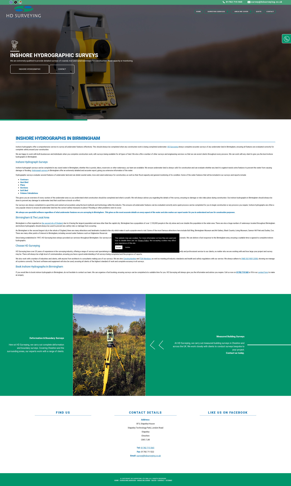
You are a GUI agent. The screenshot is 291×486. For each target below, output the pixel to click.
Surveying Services (216, 12)
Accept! (118, 247)
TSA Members (145, 258)
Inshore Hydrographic (29, 69)
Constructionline (129, 258)
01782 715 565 (234, 2)
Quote (258, 12)
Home (198, 12)
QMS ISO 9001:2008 (249, 258)
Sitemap (169, 480)
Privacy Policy (143, 240)
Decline (127, 247)
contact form (263, 272)
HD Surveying (172, 147)
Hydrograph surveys (40, 170)
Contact (270, 12)
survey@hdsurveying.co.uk (266, 2)
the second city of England (52, 223)
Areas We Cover (241, 12)
